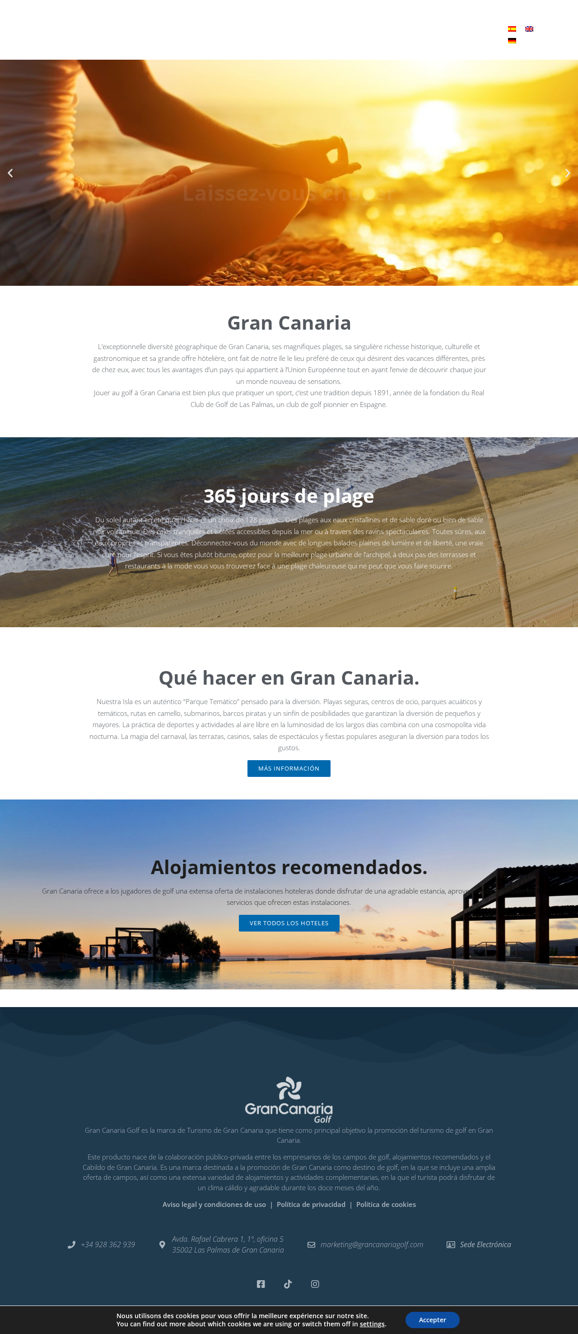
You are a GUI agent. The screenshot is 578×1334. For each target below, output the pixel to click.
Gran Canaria (282, 24)
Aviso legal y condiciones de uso (214, 1204)
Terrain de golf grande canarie (155, 24)
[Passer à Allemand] (512, 40)
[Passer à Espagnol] (512, 28)
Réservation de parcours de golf (421, 24)
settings (372, 1324)
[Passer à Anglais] (529, 28)
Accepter (432, 1319)
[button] (10, 173)
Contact (336, 24)
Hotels (232, 24)
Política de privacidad (312, 1204)
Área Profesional (289, 44)
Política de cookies (386, 1204)
